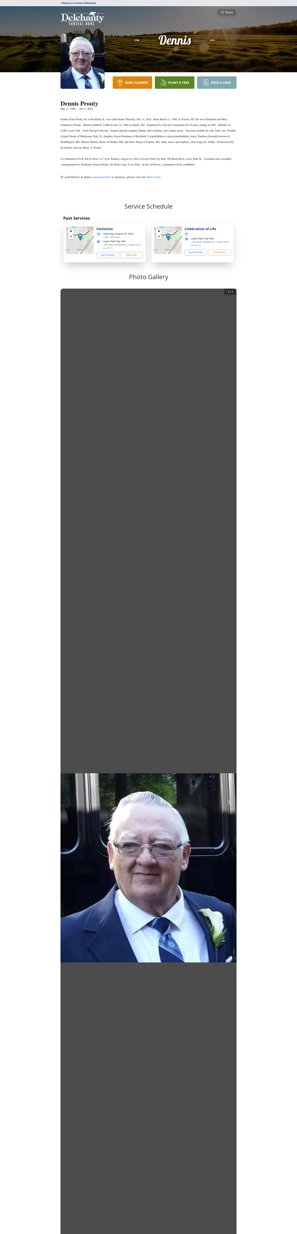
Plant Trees (131, 255)
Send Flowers (219, 252)
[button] (80, 236)
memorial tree (102, 177)
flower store (153, 177)
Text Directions (108, 255)
